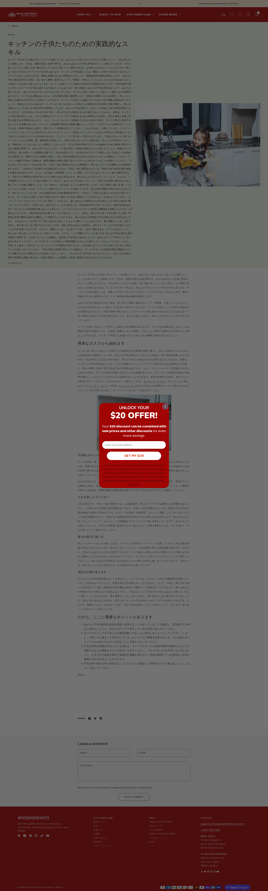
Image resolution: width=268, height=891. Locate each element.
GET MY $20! (134, 456)
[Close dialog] (165, 406)
